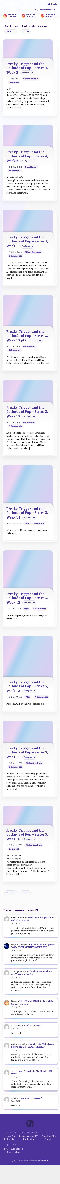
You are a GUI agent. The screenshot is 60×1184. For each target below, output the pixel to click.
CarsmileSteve (30, 78)
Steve (14, 1139)
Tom (13, 1135)
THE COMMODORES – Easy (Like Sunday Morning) (32, 1002)
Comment (14, 82)
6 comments (15, 255)
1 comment (14, 170)
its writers (43, 1160)
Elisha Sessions (33, 252)
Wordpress (17, 1148)
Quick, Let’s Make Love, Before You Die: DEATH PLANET (32, 1045)
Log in (54, 4)
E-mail (48, 1139)
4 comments (41, 697)
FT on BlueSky (48, 1135)
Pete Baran (30, 167)
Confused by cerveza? (30, 1025)
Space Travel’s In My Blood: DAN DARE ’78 (31, 1072)
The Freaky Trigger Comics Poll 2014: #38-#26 (33, 919)
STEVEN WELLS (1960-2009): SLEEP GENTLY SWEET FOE (33, 946)
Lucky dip (28, 1139)
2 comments (39, 608)
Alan (27, 523)
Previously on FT (28, 1135)
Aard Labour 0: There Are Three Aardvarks (31, 973)
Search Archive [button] (45, 9)
